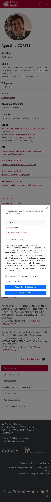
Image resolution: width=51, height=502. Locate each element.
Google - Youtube (28, 276)
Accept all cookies (25, 293)
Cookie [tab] (10, 222)
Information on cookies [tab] (17, 232)
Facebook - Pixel (15, 281)
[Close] (47, 208)
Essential (11, 276)
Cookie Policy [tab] (12, 227)
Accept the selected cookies (25, 287)
